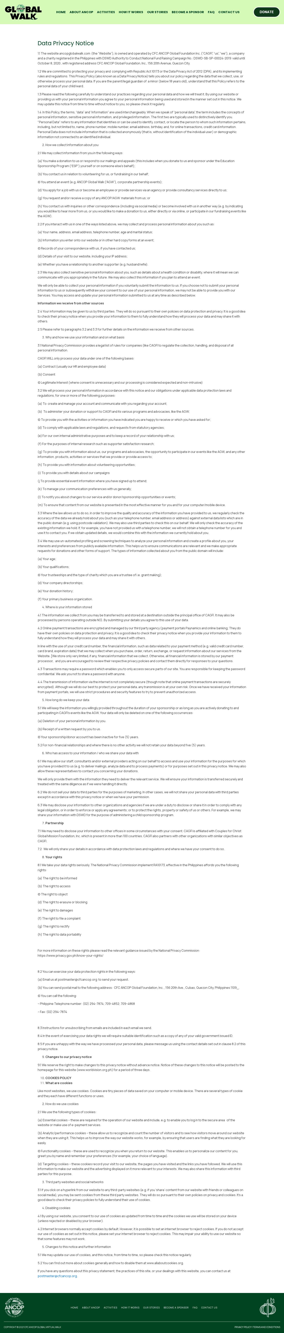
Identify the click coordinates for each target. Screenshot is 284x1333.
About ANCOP (81, 12)
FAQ (211, 12)
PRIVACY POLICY (243, 1327)
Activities (106, 12)
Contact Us (229, 12)
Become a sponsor (188, 12)
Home (61, 12)
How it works (131, 12)
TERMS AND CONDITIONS (266, 1327)
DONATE (267, 12)
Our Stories (157, 12)
